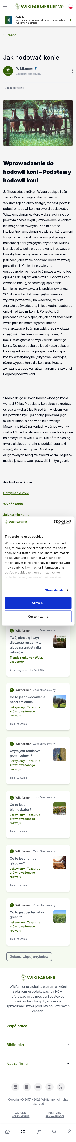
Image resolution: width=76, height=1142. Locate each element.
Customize (35, 616)
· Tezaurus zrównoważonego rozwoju (25, 711)
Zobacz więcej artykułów (29, 957)
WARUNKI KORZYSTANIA (20, 1114)
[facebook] (27, 1087)
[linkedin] (15, 1087)
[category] (23, 1131)
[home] (7, 1132)
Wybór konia (13, 504)
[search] (54, 1132)
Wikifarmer (24, 68)
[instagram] (49, 1087)
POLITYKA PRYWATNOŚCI (55, 1114)
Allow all (38, 603)
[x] (61, 1087)
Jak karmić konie (16, 515)
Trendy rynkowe (21, 657)
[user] (69, 1131)
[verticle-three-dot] (72, 70)
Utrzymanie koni (16, 493)
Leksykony (17, 707)
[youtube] (38, 1087)
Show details (54, 590)
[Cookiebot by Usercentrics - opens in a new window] (54, 522)
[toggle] (5, 6)
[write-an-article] (39, 1132)
